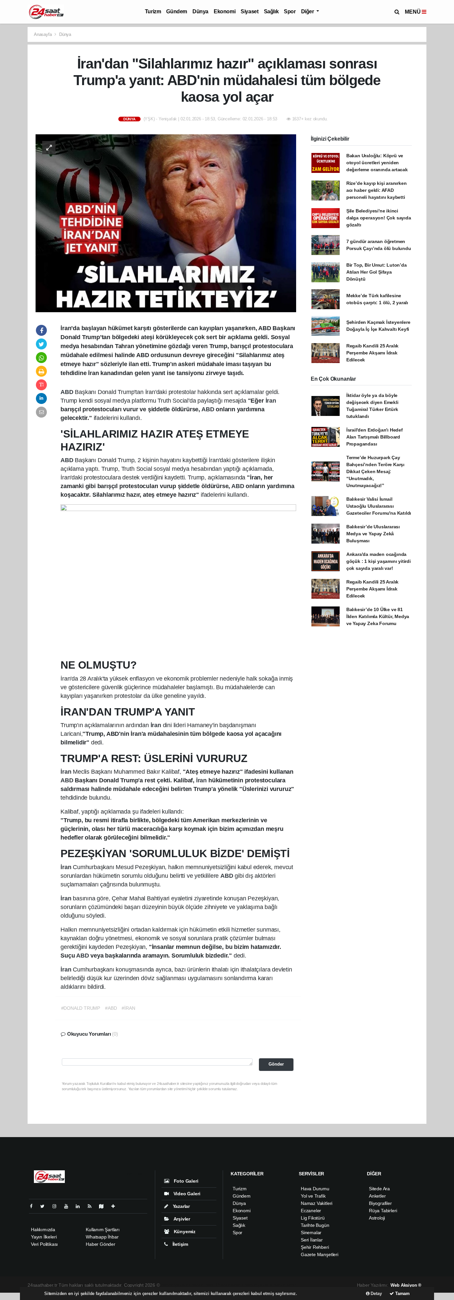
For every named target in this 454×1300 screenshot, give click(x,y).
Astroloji (377, 1218)
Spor (289, 11)
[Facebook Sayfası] (34, 1206)
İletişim (179, 1244)
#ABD (111, 1008)
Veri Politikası (44, 1244)
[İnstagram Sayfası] (57, 1206)
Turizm (153, 11)
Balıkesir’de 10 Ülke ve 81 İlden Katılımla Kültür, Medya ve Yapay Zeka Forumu (377, 616)
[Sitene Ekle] (115, 1206)
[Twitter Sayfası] (45, 1206)
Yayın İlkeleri (44, 1236)
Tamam (402, 1293)
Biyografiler (380, 1203)
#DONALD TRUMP (80, 1008)
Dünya (200, 11)
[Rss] (92, 1206)
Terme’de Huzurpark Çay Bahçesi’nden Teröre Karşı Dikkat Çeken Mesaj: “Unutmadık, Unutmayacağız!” (375, 471)
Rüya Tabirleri (383, 1210)
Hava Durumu (315, 1188)
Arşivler (181, 1219)
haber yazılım (259, 1285)
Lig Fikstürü (313, 1218)
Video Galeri (186, 1193)
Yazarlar (180, 1206)
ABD (67, 392)
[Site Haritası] (104, 1206)
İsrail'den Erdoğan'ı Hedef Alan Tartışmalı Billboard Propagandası (374, 437)
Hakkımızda (43, 1229)
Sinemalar (311, 1232)
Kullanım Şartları (103, 1229)
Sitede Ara (379, 1188)
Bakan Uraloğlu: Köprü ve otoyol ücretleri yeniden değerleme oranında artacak (377, 162)
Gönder (276, 1064)
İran (271, 400)
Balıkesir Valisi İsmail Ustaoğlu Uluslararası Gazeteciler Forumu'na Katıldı (378, 506)
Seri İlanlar (312, 1239)
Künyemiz (183, 1231)
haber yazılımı (175, 1285)
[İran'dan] (166, 222)
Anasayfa (43, 34)
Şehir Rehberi (315, 1247)
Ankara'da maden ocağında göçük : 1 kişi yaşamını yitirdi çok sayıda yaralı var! (378, 561)
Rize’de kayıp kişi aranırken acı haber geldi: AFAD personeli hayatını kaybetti (376, 190)
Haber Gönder (100, 1244)
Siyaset (249, 11)
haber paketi (204, 1285)
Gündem (176, 11)
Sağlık (271, 11)
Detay (376, 1293)
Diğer (308, 11)
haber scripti (230, 1285)
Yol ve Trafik (313, 1196)
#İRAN (128, 1008)
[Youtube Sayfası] (68, 1206)
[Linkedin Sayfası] (80, 1206)
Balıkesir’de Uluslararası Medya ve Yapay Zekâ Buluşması (373, 533)
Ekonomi (224, 11)
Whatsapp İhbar (102, 1236)
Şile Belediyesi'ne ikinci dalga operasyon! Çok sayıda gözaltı (378, 217)
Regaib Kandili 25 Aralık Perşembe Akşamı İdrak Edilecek (372, 352)
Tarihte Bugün (315, 1225)
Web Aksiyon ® (406, 1285)
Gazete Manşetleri (319, 1254)
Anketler (377, 1196)
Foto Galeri (185, 1181)
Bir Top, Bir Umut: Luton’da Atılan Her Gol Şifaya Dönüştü (376, 272)
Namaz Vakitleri (316, 1203)
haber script (286, 1285)
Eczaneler (311, 1210)
